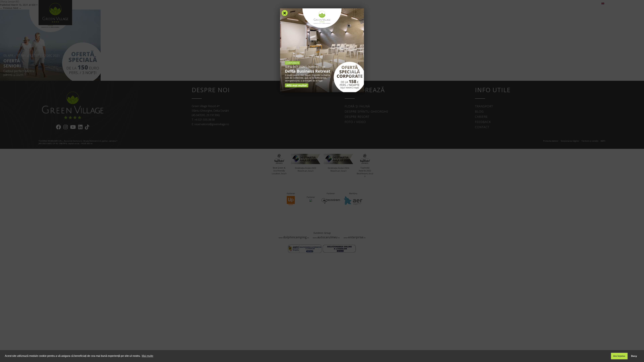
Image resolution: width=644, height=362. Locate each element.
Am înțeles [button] (619, 356)
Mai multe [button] (147, 355)
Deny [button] (634, 356)
